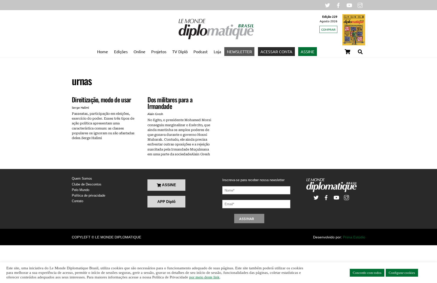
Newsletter (239, 51)
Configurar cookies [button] (402, 273)
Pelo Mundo (80, 190)
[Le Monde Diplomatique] (216, 38)
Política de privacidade (88, 195)
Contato (77, 201)
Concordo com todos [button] (367, 273)
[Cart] (347, 52)
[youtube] (349, 5)
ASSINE (307, 51)
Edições (121, 51)
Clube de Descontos (86, 184)
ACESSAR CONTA (276, 51)
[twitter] (327, 5)
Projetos (158, 51)
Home (102, 51)
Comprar (328, 29)
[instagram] (360, 5)
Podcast (200, 51)
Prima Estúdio (354, 237)
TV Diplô (180, 51)
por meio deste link (204, 277)
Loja (217, 51)
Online (139, 51)
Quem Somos (82, 178)
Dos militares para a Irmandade (169, 103)
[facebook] (338, 5)
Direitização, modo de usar (101, 99)
